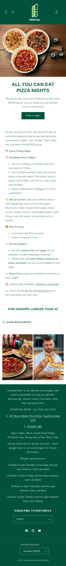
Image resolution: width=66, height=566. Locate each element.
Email (39, 189)
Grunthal (28, 560)
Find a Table (33, 115)
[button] (6, 12)
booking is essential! (47, 284)
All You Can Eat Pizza (36, 290)
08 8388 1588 (34, 426)
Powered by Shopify (40, 560)
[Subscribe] (49, 519)
